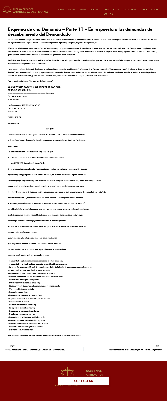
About (71, 9)
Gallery (95, 9)
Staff (82, 9)
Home (61, 9)
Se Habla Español (150, 9)
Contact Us (94, 374)
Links (106, 9)
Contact (109, 13)
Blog (116, 9)
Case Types (129, 9)
